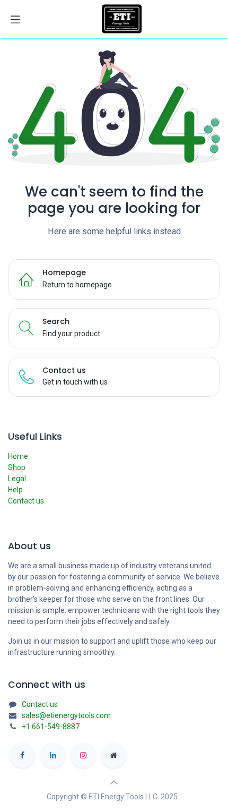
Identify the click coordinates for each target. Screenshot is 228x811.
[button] (114, 782)
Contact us (26, 501)
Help (15, 489)
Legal (17, 478)
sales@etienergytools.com (66, 715)
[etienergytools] (113, 755)
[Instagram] (83, 755)
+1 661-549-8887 (51, 726)
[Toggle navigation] (15, 19)
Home (18, 456)
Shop (16, 467)
